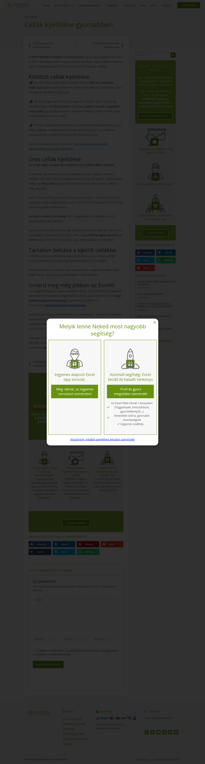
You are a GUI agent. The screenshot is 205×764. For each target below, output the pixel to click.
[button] (154, 322)
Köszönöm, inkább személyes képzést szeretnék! (102, 439)
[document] (102, 382)
